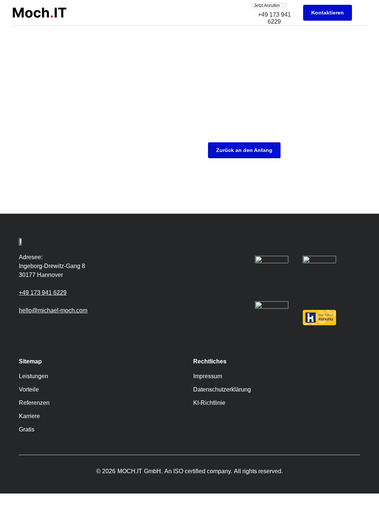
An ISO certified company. (198, 471)
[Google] (22, 327)
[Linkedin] (44, 327)
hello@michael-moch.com (53, 310)
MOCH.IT (129, 471)
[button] (363, 13)
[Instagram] (33, 327)
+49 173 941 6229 (43, 292)
